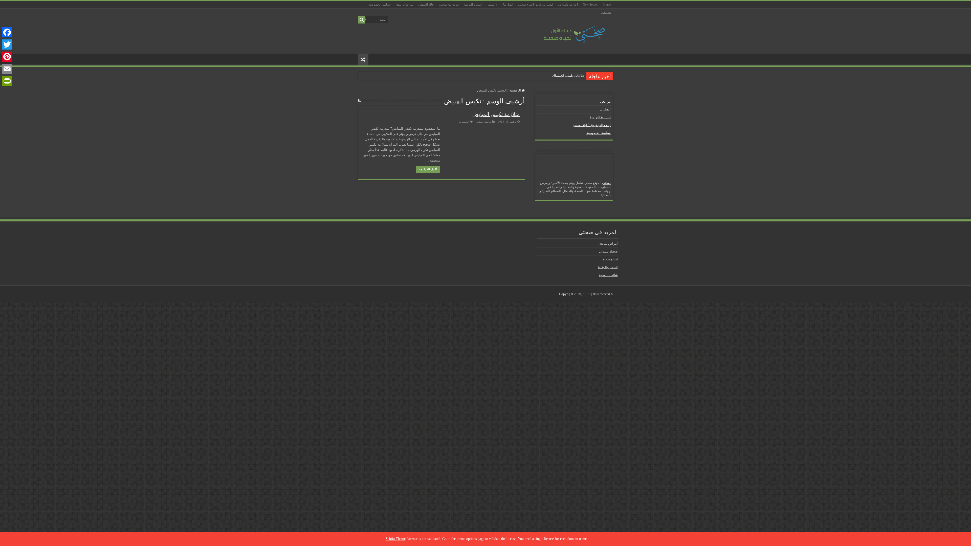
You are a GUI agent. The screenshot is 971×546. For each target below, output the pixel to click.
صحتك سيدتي (483, 121)
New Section (590, 4)
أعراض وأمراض (568, 4)
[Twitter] (7, 44)
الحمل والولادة (608, 267)
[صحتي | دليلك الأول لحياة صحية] (568, 31)
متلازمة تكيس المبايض (496, 114)
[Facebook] (7, 32)
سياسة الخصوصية (379, 4)
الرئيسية (515, 90)
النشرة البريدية (473, 4)
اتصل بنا (508, 4)
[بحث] (361, 20)
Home (607, 4)
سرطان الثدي (404, 4)
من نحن (606, 12)
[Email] (7, 69)
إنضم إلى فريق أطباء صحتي (535, 4)
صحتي (606, 183)
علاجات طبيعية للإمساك (568, 76)
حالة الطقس (426, 4)
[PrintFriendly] (7, 81)
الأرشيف (493, 4)
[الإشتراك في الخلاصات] (359, 101)
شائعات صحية (608, 275)
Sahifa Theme (396, 539)
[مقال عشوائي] (363, 59)
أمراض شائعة (608, 243)
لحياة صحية (610, 259)
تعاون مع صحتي (449, 4)
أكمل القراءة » (428, 169)
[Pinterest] (7, 57)
